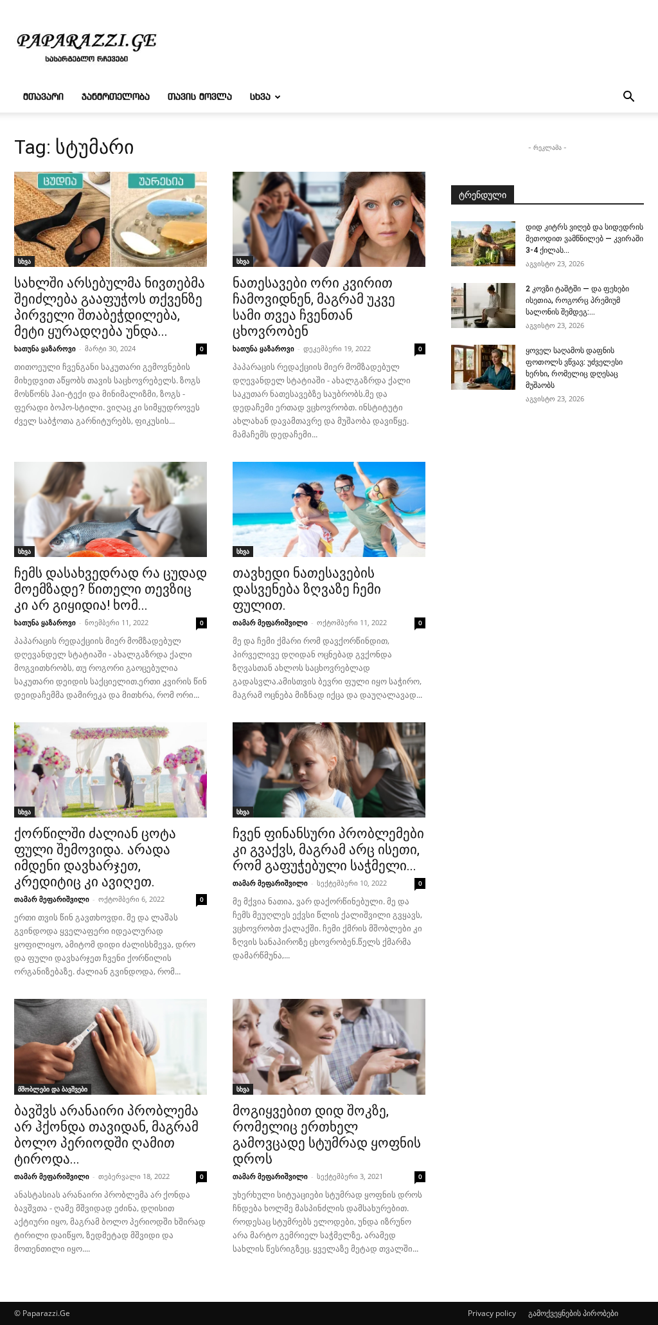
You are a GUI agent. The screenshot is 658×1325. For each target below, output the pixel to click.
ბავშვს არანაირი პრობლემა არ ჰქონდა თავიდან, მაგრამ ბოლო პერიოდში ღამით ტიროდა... (106, 1135)
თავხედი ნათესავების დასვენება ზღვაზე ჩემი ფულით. (307, 589)
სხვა (260, 97)
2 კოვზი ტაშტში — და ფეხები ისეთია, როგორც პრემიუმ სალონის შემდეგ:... (577, 300)
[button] (628, 98)
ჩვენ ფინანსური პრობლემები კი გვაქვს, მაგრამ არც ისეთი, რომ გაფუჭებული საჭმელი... (328, 849)
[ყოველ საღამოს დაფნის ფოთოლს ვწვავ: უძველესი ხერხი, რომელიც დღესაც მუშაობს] (483, 367)
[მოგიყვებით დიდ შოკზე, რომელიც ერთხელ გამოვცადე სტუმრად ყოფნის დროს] (329, 1046)
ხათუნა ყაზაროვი (45, 348)
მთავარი (43, 97)
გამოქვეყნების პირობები (573, 1313)
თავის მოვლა (200, 97)
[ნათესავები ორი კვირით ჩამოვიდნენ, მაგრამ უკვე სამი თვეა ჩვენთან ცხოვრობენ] (329, 219)
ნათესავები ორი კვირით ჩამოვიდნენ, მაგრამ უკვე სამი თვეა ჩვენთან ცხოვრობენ (314, 307)
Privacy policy (492, 1313)
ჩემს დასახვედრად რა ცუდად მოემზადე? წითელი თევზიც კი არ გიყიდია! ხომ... (110, 589)
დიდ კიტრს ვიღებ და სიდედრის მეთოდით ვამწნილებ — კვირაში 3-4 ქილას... (584, 239)
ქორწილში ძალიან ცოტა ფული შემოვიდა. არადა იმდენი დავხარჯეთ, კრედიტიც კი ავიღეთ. (95, 858)
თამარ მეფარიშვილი (270, 622)
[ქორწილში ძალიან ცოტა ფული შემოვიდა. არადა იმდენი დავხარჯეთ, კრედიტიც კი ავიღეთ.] (110, 770)
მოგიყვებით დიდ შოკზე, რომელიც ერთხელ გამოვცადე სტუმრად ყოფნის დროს (327, 1135)
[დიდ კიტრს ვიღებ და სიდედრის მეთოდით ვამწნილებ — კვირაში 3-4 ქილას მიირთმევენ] (483, 243)
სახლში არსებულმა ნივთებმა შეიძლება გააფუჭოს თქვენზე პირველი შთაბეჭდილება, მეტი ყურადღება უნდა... (109, 307)
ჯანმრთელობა (116, 97)
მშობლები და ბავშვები (52, 1088)
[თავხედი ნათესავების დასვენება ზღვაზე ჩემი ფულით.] (329, 509)
